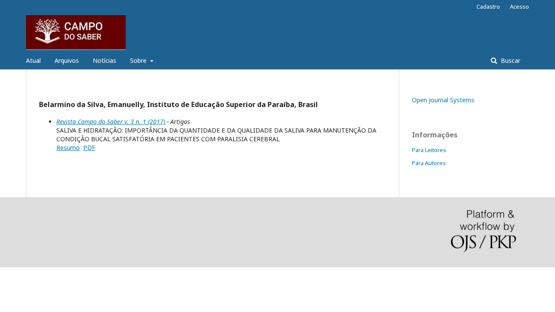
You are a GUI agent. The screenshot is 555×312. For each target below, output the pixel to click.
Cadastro (488, 6)
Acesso (519, 6)
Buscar (509, 60)
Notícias (104, 60)
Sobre (139, 60)
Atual (33, 60)
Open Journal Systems (443, 100)
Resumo (68, 147)
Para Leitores (429, 150)
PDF (89, 147)
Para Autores (429, 163)
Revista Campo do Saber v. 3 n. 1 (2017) (110, 121)
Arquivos (67, 60)
